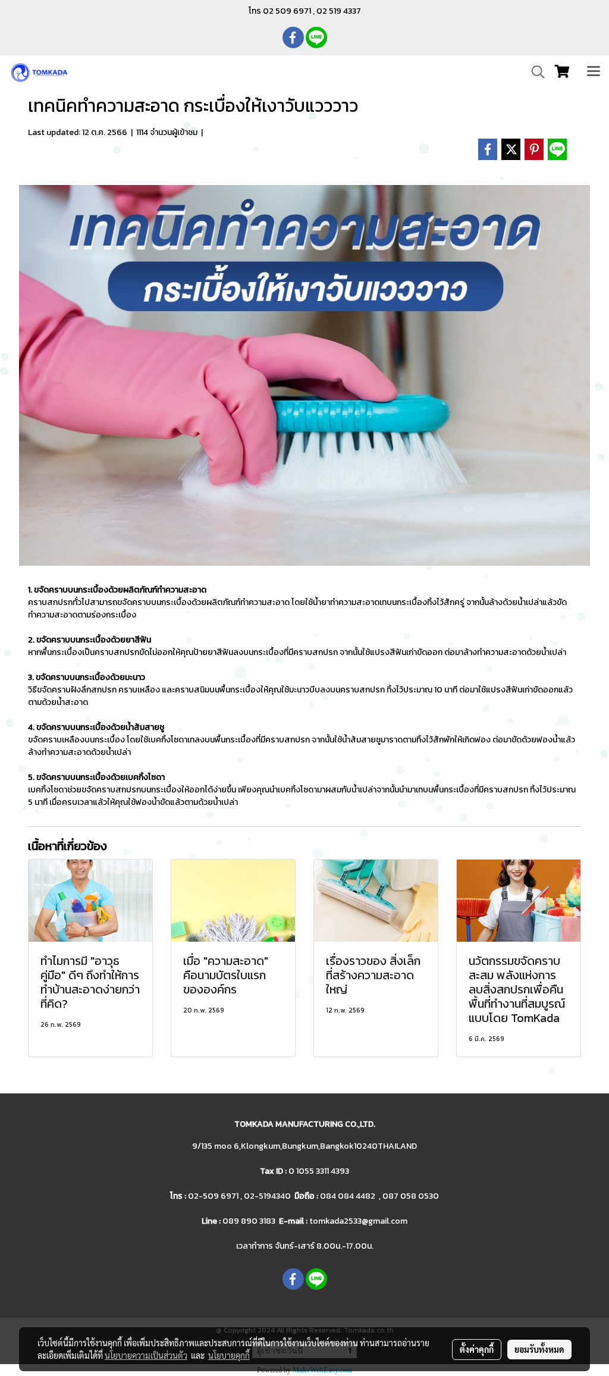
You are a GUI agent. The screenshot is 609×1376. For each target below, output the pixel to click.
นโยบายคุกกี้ (229, 1355)
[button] (534, 72)
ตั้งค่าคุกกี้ (477, 1349)
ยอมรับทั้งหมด (539, 1349)
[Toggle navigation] (593, 72)
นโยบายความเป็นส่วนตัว (146, 1355)
